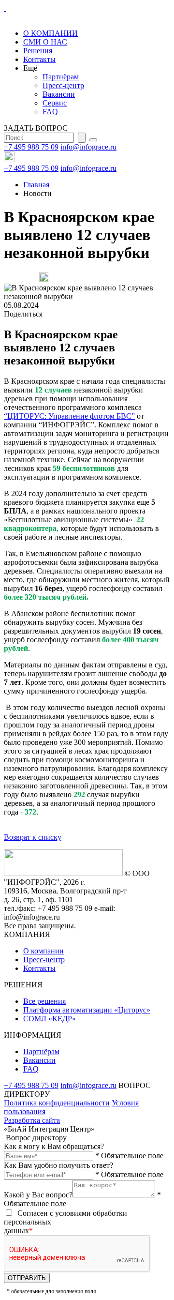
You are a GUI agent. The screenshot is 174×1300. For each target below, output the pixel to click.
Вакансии (59, 94)
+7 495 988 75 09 (31, 147)
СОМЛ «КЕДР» (49, 1018)
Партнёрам (61, 77)
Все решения (44, 1001)
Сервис (55, 103)
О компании (43, 951)
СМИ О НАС (45, 42)
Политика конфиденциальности (57, 1103)
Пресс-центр (63, 85)
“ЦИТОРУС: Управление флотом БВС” (69, 416)
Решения (37, 50)
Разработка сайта (32, 1120)
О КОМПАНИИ (50, 33)
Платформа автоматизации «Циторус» (86, 1010)
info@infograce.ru (88, 147)
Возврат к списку (32, 837)
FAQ (50, 111)
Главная (36, 185)
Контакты (39, 59)
